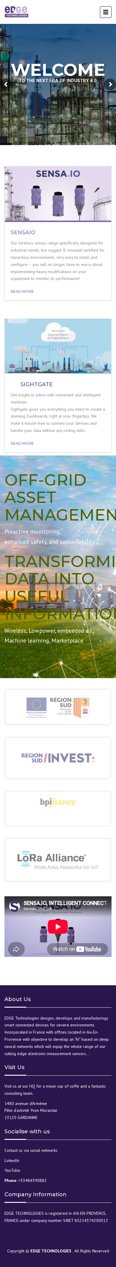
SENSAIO (23, 232)
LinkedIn (11, 1160)
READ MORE (22, 291)
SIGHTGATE (37, 384)
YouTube (12, 1170)
